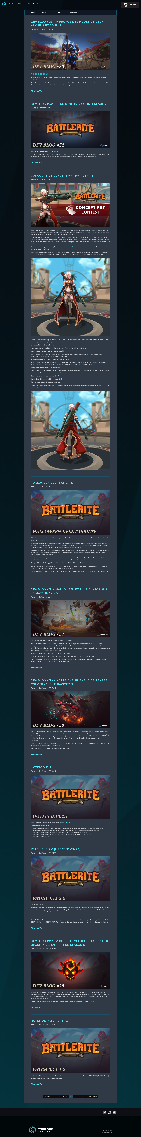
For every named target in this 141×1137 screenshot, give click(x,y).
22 (74, 1096)
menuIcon (4, 3)
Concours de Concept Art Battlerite (62, 175)
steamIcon (130, 5)
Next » (95, 1096)
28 (90, 1096)
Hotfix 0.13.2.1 (42, 767)
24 (82, 1096)
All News (31, 12)
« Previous (47, 1096)
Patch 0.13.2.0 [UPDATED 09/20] (55, 849)
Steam (66, 247)
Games (27, 3)
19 (63, 1096)
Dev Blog (45, 12)
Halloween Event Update (52, 482)
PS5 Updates (75, 12)
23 (78, 1096)
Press (20, 3)
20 (67, 1096)
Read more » (36, 91)
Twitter (61, 247)
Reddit (74, 247)
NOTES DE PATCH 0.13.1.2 (49, 1020)
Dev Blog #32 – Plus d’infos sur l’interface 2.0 (70, 104)
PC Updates (59, 12)
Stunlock (11, 3)
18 (59, 1096)
